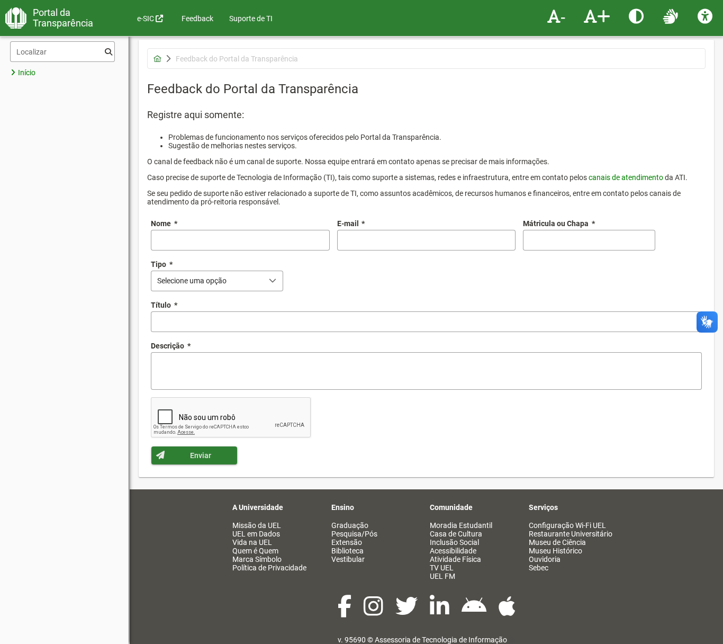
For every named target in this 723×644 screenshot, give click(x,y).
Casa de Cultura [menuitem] (456, 534)
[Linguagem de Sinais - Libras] (672, 16)
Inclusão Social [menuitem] (454, 542)
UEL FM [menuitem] (442, 576)
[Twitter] (407, 611)
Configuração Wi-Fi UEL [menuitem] (567, 525)
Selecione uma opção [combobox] (192, 280)
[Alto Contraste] (637, 16)
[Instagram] (374, 611)
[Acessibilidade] (706, 16)
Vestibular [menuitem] (348, 559)
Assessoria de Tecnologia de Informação (441, 640)
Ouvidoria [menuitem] (545, 559)
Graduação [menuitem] (349, 525)
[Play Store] (475, 611)
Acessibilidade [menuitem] (453, 551)
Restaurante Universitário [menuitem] (570, 534)
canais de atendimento (626, 177)
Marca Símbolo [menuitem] (257, 559)
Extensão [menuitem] (346, 542)
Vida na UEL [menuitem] (252, 542)
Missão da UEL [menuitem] (256, 525)
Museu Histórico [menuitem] (555, 551)
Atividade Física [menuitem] (455, 559)
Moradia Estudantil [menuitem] (461, 525)
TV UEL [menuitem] (442, 568)
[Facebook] (345, 611)
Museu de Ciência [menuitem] (557, 542)
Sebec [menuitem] (538, 568)
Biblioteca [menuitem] (347, 551)
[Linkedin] (440, 611)
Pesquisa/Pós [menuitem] (354, 534)
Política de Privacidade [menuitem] (269, 568)
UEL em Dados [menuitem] (256, 534)
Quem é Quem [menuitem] (255, 551)
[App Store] (507, 611)
